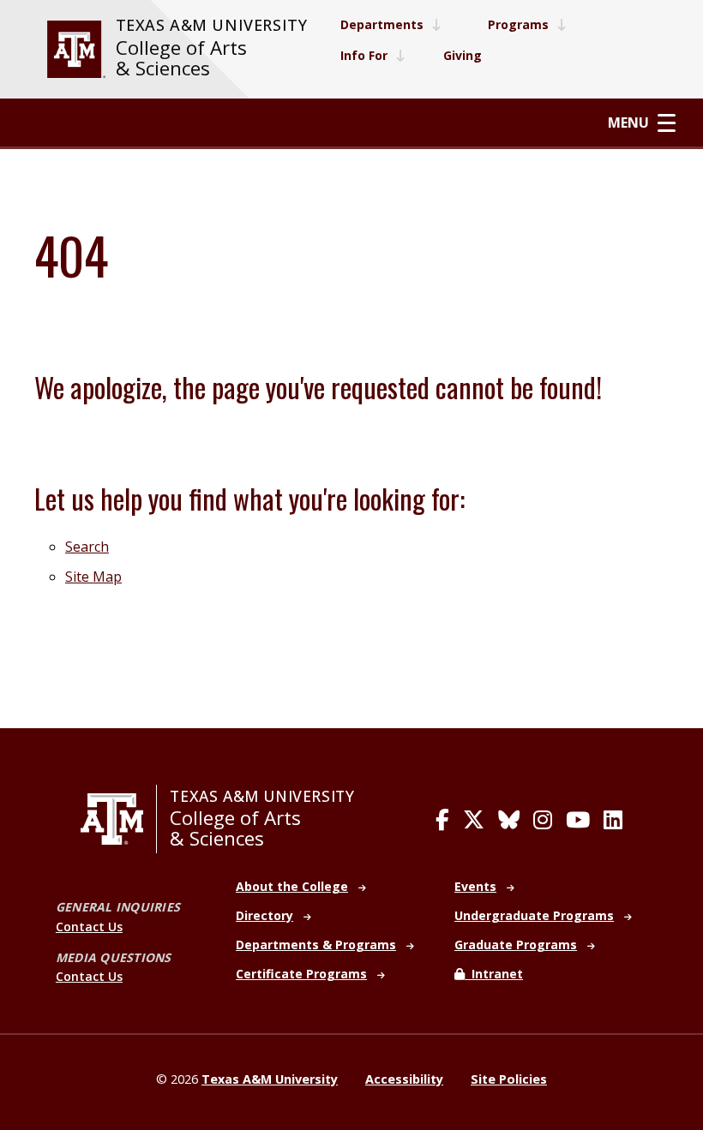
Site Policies (509, 1079)
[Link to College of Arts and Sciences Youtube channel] (578, 820)
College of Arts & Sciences (181, 57)
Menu (628, 123)
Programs (518, 24)
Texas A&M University (212, 25)
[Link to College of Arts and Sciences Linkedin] (613, 820)
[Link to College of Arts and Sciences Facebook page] (442, 820)
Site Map (93, 576)
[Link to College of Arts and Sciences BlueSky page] (509, 820)
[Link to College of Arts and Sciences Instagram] (542, 820)
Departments (382, 24)
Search (87, 546)
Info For (364, 55)
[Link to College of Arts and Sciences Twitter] (473, 820)
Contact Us (89, 926)
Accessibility (404, 1079)
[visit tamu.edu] (76, 49)
